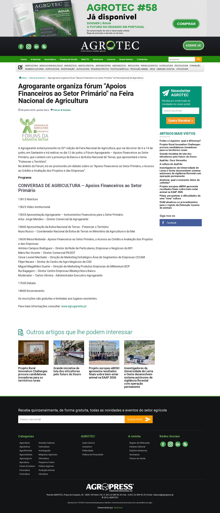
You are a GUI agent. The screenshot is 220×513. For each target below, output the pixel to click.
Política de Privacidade (92, 454)
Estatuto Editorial (137, 447)
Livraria (111, 59)
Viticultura (182, 69)
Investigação (68, 69)
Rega (152, 69)
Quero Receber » (180, 120)
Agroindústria (103, 66)
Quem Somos (126, 59)
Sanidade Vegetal (166, 69)
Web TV (85, 59)
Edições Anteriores (138, 450)
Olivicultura (82, 69)
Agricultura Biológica (50, 66)
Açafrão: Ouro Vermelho (173, 160)
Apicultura (133, 66)
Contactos (142, 59)
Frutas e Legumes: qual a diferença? (180, 141)
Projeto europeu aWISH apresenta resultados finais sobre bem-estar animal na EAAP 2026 (104, 373)
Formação (195, 66)
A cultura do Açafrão (171, 164)
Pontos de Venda (68, 59)
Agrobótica (70, 66)
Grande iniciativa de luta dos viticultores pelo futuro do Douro (67, 371)
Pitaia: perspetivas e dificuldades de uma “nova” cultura (180, 197)
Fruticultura (181, 66)
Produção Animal (139, 69)
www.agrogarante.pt (73, 306)
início (24, 77)
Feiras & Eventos (149, 66)
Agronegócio (119, 66)
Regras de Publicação (139, 443)
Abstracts (98, 59)
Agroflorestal (86, 66)
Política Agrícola (119, 69)
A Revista (35, 59)
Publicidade (87, 450)
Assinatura (50, 59)
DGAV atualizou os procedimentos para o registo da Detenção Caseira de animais (179, 205)
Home (24, 59)
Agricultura (31, 66)
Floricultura (166, 66)
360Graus (118, 508)
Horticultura (52, 69)
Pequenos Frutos (100, 69)
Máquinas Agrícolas (48, 454)
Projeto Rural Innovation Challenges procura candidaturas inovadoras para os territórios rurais (32, 374)
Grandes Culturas (34, 69)
